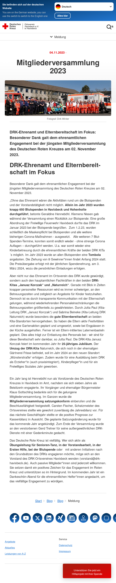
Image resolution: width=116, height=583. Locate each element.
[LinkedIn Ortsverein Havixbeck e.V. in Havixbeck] (49, 518)
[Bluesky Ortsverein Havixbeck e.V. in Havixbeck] (106, 518)
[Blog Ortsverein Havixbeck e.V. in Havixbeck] (72, 518)
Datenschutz (65, 545)
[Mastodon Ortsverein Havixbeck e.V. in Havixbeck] (95, 518)
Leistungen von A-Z (15, 553)
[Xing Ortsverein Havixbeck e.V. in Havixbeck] (60, 518)
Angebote (10, 541)
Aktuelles (10, 547)
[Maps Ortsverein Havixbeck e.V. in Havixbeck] (83, 518)
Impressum (65, 551)
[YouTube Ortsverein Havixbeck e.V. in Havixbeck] (26, 518)
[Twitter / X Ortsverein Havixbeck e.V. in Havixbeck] (37, 518)
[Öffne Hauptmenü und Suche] (110, 27)
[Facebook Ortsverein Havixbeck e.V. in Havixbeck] (14, 518)
